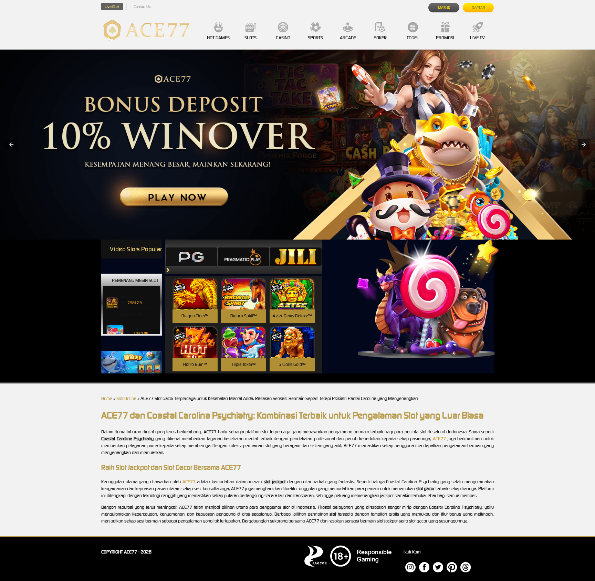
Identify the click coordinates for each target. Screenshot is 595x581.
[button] (11, 144)
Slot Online (126, 398)
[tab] (191, 256)
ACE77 (439, 439)
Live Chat (112, 6)
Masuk (444, 7)
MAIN (195, 301)
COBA (195, 285)
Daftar (478, 7)
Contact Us (142, 6)
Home (106, 398)
